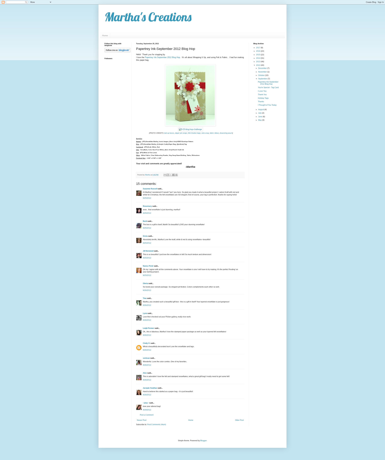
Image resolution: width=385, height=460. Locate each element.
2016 (258, 51)
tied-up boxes (169, 133)
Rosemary (147, 206)
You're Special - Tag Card (268, 87)
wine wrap (205, 133)
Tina (144, 298)
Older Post (239, 420)
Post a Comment (146, 415)
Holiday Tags (263, 98)
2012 (258, 65)
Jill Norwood (148, 251)
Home (105, 35)
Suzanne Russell (150, 189)
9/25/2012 (147, 198)
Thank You (262, 94)
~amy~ (146, 403)
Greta (145, 236)
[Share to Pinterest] (176, 174)
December (262, 68)
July (260, 113)
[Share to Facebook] (173, 174)
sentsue (146, 358)
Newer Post (141, 420)
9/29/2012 (147, 410)
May (260, 120)
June (260, 117)
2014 (258, 58)
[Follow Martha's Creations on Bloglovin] (118, 52)
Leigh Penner (148, 328)
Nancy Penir (148, 266)
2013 (258, 62)
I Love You (262, 91)
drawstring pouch (226, 133)
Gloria (145, 283)
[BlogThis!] (167, 174)
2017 (258, 48)
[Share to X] (170, 174)
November (262, 72)
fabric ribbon (214, 133)
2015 (258, 55)
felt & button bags (194, 133)
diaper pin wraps (181, 133)
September (263, 79)
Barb (145, 221)
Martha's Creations (148, 16)
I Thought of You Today (267, 105)
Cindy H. (146, 343)
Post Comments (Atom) (156, 424)
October (261, 75)
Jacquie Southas (150, 388)
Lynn (145, 313)
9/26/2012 (147, 290)
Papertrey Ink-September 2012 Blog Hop (162, 57)
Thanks (261, 102)
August (261, 110)
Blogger (203, 441)
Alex (145, 373)
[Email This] (164, 174)
